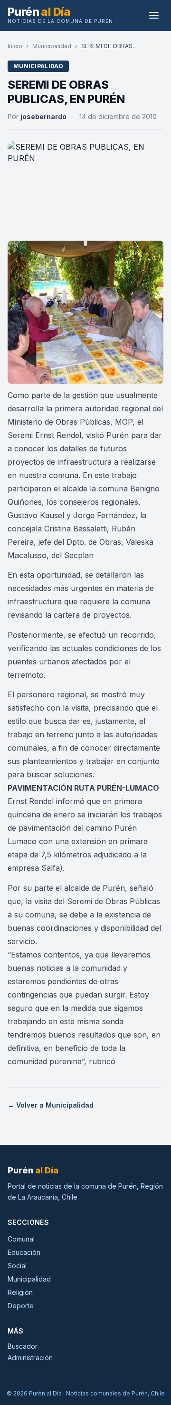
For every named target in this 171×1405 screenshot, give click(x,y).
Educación (24, 1252)
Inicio (15, 46)
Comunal (21, 1239)
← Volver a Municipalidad (51, 1105)
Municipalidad (51, 46)
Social (17, 1266)
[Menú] (153, 15)
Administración (30, 1358)
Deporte (21, 1306)
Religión (20, 1292)
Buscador (23, 1346)
